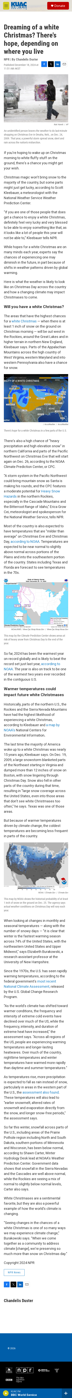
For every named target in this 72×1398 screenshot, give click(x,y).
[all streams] (67, 1393)
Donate (59, 5)
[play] (5, 1393)
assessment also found (40, 1092)
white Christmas (24, 321)
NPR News (14, 1272)
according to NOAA (25, 542)
